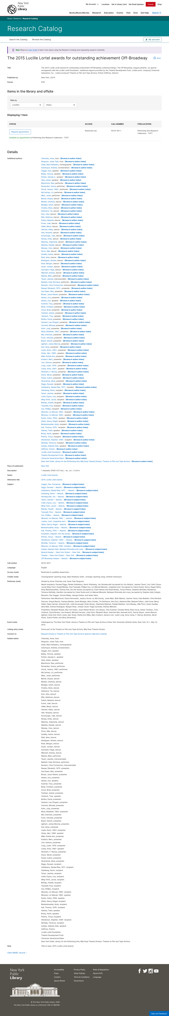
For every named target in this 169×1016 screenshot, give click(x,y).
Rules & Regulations (101, 970)
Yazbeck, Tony (47, 316)
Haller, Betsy (46, 226)
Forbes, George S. (48, 177)
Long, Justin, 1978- (49, 365)
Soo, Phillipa (46, 409)
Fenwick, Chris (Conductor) (52, 285)
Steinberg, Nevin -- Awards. (52, 493)
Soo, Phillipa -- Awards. (50, 515)
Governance (79, 981)
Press (56, 973)
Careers (57, 977)
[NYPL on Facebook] (139, 971)
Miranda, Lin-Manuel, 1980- (52, 412)
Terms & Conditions (81, 977)
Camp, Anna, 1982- (49, 369)
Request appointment (20, 132)
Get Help (145, 13)
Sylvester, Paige (47, 270)
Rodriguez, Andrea (48, 260)
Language (97, 977)
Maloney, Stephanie (49, 242)
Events (120, 13)
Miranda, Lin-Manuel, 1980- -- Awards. (56, 518)
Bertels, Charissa (48, 202)
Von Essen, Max (47, 291)
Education (109, 13)
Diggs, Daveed (47, 384)
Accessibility (59, 970)
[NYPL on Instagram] (150, 971)
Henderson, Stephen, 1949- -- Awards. (57, 540)
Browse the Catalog (41, 39)
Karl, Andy (45, 347)
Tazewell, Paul (47, 406)
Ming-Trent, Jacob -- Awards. (53, 506)
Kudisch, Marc (47, 359)
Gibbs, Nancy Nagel (49, 421)
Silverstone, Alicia (48, 381)
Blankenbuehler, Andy (50, 424)
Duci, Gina (45, 214)
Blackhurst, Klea (47, 183)
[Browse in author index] (70, 158)
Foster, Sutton (46, 378)
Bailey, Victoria (47, 174)
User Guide (32, 50)
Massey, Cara (46, 248)
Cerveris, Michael (48, 325)
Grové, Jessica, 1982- (50, 189)
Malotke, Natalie (47, 245)
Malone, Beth (46, 276)
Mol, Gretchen (46, 335)
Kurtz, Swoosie (47, 338)
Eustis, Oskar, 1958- (49, 418)
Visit (128, 13)
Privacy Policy (79, 970)
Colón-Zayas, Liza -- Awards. (53, 503)
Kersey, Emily (46, 239)
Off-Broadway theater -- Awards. (54, 558)
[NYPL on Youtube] (156, 971)
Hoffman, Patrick (48, 449)
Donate (151, 4)
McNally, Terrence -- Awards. (53, 543)
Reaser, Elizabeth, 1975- (51, 288)
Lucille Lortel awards (49, 475)
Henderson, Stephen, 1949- (52, 440)
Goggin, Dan (46, 171)
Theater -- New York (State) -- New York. (58, 555)
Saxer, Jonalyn (47, 267)
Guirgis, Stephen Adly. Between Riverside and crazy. (62, 549)
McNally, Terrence (48, 443)
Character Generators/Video (52, 458)
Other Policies (79, 973)
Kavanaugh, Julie (48, 236)
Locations (105, 4)
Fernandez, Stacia (48, 186)
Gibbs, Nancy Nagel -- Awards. (53, 524)
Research (96, 13)
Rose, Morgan (46, 263)
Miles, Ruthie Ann (48, 356)
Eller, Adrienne (47, 217)
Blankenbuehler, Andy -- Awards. (54, 527)
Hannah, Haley (47, 229)
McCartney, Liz (47, 192)
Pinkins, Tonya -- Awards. (51, 537)
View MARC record (16, 952)
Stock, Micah (46, 375)
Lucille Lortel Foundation (51, 452)
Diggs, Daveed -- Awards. (51, 487)
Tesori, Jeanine (47, 279)
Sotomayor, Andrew (49, 168)
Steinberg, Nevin (48, 390)
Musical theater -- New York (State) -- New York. (61, 552)
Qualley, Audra (47, 254)
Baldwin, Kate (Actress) (50, 282)
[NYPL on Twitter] (145, 971)
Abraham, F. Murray (49, 372)
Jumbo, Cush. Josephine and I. (53, 521)
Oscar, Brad (46, 310)
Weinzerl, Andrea (48, 273)
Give (135, 13)
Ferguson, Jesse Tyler (50, 161)
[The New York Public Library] (18, 8)
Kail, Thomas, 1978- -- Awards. (53, 531)
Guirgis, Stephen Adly (50, 446)
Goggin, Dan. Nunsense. (51, 484)
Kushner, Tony (47, 304)
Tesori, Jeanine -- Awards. (51, 500)
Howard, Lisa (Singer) (50, 322)
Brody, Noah (46, 433)
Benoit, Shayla (47, 198)
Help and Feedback (159, 1014)
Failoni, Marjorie (47, 220)
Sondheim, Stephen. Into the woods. (56, 534)
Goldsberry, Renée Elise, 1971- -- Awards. (58, 490)
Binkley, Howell (47, 403)
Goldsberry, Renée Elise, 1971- (53, 387)
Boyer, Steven (46, 341)
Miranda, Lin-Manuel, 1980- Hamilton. (56, 546)
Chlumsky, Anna (47, 158)
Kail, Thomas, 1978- (49, 427)
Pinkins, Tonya (47, 437)
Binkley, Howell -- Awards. (51, 509)
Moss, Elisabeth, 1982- (50, 331)
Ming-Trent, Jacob (48, 399)
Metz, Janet (46, 195)
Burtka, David (46, 319)
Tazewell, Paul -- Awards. (51, 512)
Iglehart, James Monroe (50, 344)
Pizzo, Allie (45, 251)
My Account (91, 4)
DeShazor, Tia (46, 211)
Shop (159, 4)
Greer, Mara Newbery (50, 164)
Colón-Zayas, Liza (48, 396)
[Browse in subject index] (73, 484)
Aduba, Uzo (46, 297)
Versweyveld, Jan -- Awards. (52, 497)
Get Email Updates (136, 4)
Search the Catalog (18, 39)
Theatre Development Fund (52, 455)
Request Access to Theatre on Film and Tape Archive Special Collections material (74, 634)
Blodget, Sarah (47, 205)
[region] (84, 131)
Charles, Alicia (46, 208)
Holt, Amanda (46, 232)
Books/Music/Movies (79, 13)
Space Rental (59, 981)
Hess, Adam (46, 180)
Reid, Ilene (45, 257)
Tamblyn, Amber (47, 313)
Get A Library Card (119, 4)
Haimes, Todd (46, 430)
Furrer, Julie (46, 223)
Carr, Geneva (46, 362)
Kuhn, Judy (45, 328)
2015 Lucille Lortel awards (51, 480)
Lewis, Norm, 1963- (49, 350)
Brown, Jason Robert (49, 294)
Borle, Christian (47, 307)
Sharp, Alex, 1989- (48, 353)
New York (45, 466)
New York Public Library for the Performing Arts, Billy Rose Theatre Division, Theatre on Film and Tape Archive (85, 461)
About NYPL (98, 973)
